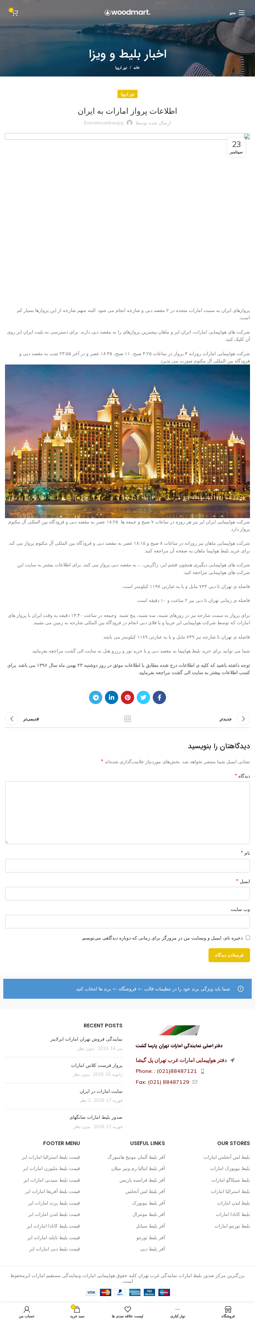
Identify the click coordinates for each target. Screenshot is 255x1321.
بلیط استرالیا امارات (230, 1191)
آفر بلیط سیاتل (150, 1226)
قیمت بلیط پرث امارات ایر (54, 1203)
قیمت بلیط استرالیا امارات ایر (51, 1157)
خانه (136, 67)
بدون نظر (86, 1048)
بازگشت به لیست (127, 718)
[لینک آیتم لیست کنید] (191, 1071)
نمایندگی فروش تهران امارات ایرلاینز (86, 1039)
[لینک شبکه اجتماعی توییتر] (143, 697)
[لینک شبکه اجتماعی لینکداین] (111, 697)
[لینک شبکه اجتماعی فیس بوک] (159, 697)
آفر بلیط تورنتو (150, 1238)
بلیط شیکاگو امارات (231, 1180)
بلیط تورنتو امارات (232, 1226)
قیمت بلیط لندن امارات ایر (54, 1214)
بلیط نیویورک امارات (230, 1168)
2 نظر (85, 1100)
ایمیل (243, 881)
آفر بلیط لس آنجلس (145, 1191)
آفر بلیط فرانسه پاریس (142, 1180)
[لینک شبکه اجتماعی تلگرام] (95, 697)
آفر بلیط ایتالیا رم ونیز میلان (138, 1168)
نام (245, 852)
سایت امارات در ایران (101, 1091)
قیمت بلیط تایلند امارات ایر (53, 1238)
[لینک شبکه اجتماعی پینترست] (127, 697)
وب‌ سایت (240, 909)
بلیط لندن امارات (233, 1203)
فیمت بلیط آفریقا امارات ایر (52, 1191)
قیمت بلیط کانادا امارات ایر (53, 1226)
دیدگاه (242, 775)
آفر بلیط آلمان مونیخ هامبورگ (136, 1157)
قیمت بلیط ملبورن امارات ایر (51, 1168)
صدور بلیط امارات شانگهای (95, 1117)
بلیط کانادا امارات (233, 1214)
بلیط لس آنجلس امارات (227, 1157)
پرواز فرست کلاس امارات (97, 1065)
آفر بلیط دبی (152, 1249)
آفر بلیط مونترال (148, 1214)
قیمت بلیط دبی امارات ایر (54, 1249)
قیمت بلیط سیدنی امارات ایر (52, 1180)
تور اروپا (121, 67)
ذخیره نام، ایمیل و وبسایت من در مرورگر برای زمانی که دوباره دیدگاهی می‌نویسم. (162, 938)
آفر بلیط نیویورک (148, 1203)
